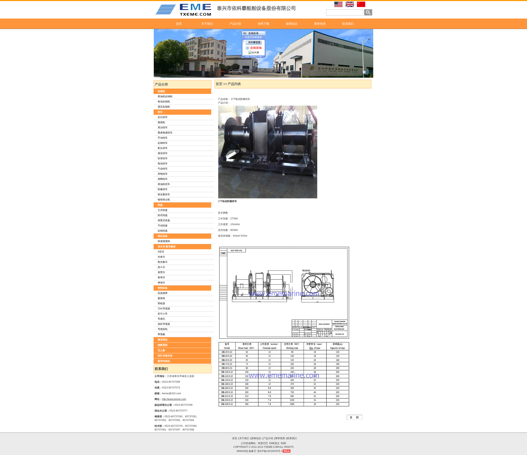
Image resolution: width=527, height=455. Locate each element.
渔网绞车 (163, 179)
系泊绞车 (163, 127)
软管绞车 (163, 158)
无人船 (161, 350)
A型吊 (161, 251)
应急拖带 (163, 293)
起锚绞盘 (163, 230)
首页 (179, 23)
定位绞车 (163, 117)
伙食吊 (161, 256)
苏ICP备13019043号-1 (270, 451)
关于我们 (207, 23)
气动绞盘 (163, 225)
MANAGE (242, 451)
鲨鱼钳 (161, 298)
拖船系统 (163, 345)
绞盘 (160, 205)
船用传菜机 (164, 361)
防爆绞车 (163, 189)
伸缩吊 (161, 282)
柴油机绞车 (164, 184)
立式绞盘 (163, 210)
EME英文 (274, 443)
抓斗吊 (161, 267)
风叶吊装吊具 (165, 355)
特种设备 (163, 288)
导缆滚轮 (163, 329)
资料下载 (263, 23)
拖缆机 (161, 122)
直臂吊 (161, 272)
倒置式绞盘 (164, 220)
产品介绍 (235, 23)
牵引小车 (163, 313)
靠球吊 (161, 277)
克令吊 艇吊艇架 (167, 246)
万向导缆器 (164, 308)
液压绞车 (163, 153)
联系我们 (348, 23)
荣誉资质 (320, 23)
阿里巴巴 (263, 443)
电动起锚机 (164, 101)
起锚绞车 (163, 143)
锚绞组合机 (164, 199)
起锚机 (161, 91)
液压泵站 (163, 339)
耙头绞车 (163, 148)
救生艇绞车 (164, 194)
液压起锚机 (164, 106)
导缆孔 (161, 318)
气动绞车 (163, 168)
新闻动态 (291, 23)
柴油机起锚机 (165, 96)
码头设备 (163, 236)
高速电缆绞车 (165, 132)
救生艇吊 (163, 262)
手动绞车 (163, 137)
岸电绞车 (163, 173)
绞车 (160, 112)
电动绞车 (163, 163)
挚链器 (161, 303)
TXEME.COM (271, 447)
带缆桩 (161, 334)
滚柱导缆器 (164, 324)
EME (283, 443)
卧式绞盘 (163, 215)
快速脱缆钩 (164, 241)
